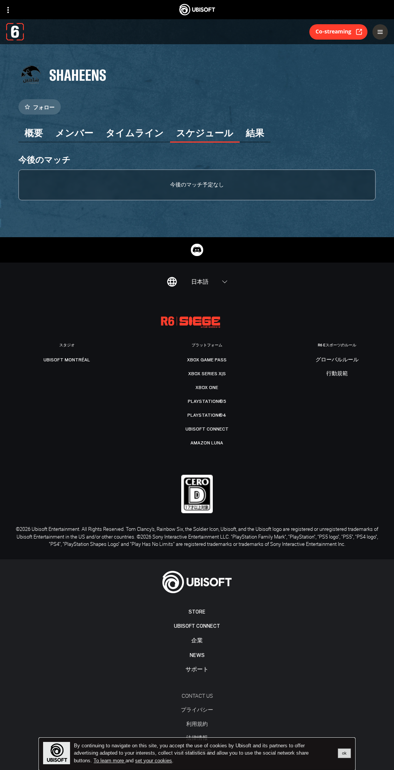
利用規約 (197, 723)
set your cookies (153, 760)
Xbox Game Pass (207, 360)
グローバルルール (337, 360)
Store (197, 612)
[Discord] (197, 250)
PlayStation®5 (207, 401)
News (197, 655)
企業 (197, 641)
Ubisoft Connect (197, 626)
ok (344, 753)
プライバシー (197, 709)
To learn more (109, 760)
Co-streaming (333, 31)
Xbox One (206, 387)
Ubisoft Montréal (66, 360)
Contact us (197, 695)
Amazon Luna (206, 443)
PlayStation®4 (206, 415)
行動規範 (337, 373)
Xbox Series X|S (207, 373)
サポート (197, 669)
